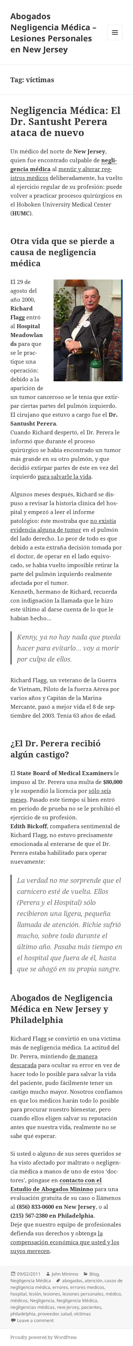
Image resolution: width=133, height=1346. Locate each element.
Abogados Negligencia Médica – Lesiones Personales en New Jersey (53, 32)
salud (66, 1314)
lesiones (51, 1294)
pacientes (91, 1307)
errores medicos (87, 1287)
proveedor (48, 1314)
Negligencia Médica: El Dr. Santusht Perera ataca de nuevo (65, 121)
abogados (72, 1280)
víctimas (82, 1314)
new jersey (68, 1307)
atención (93, 1280)
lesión (35, 1294)
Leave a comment (35, 1320)
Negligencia (42, 1300)
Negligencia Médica (30, 1280)
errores (60, 1287)
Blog (94, 1274)
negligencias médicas (32, 1307)
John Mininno (65, 1274)
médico (113, 1294)
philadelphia (22, 1314)
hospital (18, 1294)
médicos (19, 1300)
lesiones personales (82, 1294)
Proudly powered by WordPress (43, 1337)
